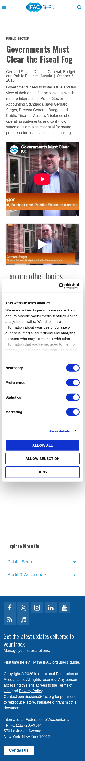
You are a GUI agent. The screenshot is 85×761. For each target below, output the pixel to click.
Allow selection (43, 459)
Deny (42, 472)
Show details (59, 431)
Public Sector (17, 38)
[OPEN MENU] (4, 7)
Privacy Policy (30, 691)
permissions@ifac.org (36, 697)
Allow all (42, 445)
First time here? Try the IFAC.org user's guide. (42, 662)
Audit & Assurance (27, 574)
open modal (42, 244)
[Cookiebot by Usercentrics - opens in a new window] (60, 286)
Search (79, 7)
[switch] (73, 382)
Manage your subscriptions (26, 651)
